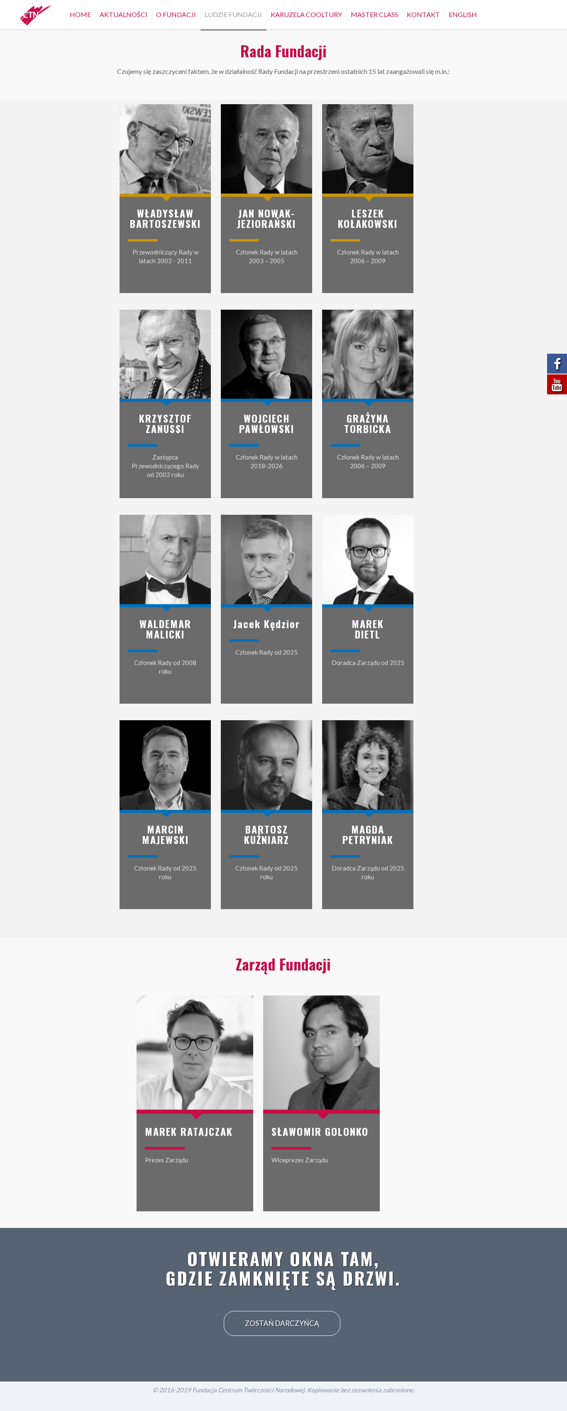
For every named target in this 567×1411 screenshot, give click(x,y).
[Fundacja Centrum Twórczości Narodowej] (36, 14)
